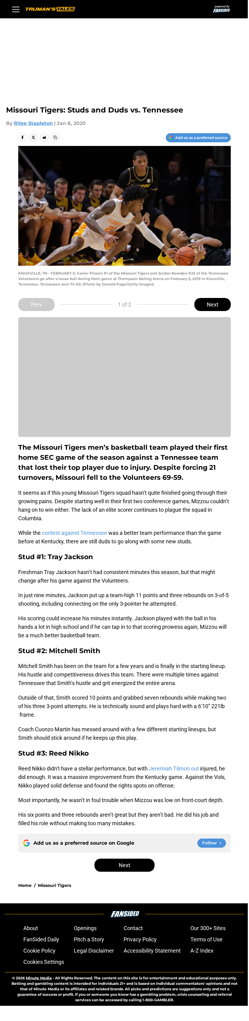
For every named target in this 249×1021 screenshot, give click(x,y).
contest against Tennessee (74, 533)
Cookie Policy (39, 950)
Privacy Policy (140, 939)
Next (212, 304)
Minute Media (39, 978)
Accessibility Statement (152, 950)
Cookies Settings (43, 962)
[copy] (55, 137)
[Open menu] (15, 9)
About (30, 928)
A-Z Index (201, 950)
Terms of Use (206, 939)
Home (25, 885)
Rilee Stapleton (33, 123)
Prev (36, 304)
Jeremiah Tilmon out (174, 768)
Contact (133, 928)
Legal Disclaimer (94, 950)
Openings (85, 928)
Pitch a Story (89, 939)
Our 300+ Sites (208, 928)
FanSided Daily (41, 939)
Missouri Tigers (54, 885)
